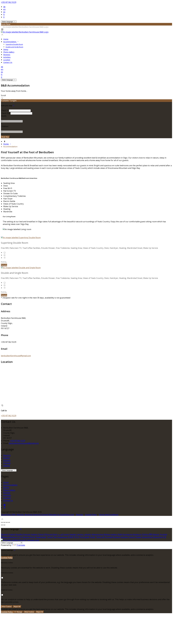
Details (4, 265)
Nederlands (41, 537)
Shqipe (138, 537)
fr (4, 14)
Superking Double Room (14, 44)
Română (116, 537)
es (4, 12)
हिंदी (150, 534)
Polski (92, 537)
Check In (4, 110)
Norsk (32, 537)
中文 (164, 537)
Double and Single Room (14, 47)
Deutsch (7, 455)
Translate (20, 545)
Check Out (5, 113)
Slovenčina (157, 537)
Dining (5, 49)
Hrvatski (163, 534)
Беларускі (137, 534)
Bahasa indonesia (9, 537)
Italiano (6, 465)
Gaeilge (72, 534)
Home (5, 39)
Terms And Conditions (108, 514)
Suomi (66, 534)
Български (127, 534)
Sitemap (79, 514)
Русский (108, 537)
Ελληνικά (48, 534)
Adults (3, 116)
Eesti (55, 534)
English (6, 458)
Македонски (97, 534)
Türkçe (50, 537)
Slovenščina (147, 537)
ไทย (55, 537)
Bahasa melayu (110, 534)
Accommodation (10, 41)
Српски (131, 537)
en (4, 9)
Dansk (41, 534)
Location (6, 60)
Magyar (155, 534)
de (4, 6)
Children (4, 126)
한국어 (77, 537)
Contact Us (7, 62)
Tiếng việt (100, 537)
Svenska (124, 537)
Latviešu (87, 534)
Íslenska (25, 537)
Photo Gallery (8, 52)
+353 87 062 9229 (8, 2)
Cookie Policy (91, 514)
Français (7, 463)
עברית (19, 537)
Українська (62, 537)
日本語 (70, 537)
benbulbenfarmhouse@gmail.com (16, 355)
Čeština (145, 534)
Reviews (6, 54)
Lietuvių (79, 534)
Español (6, 460)
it (3, 17)
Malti (120, 534)
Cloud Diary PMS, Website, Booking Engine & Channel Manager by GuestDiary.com (37, 514)
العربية (60, 534)
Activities (7, 57)
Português (84, 537)
